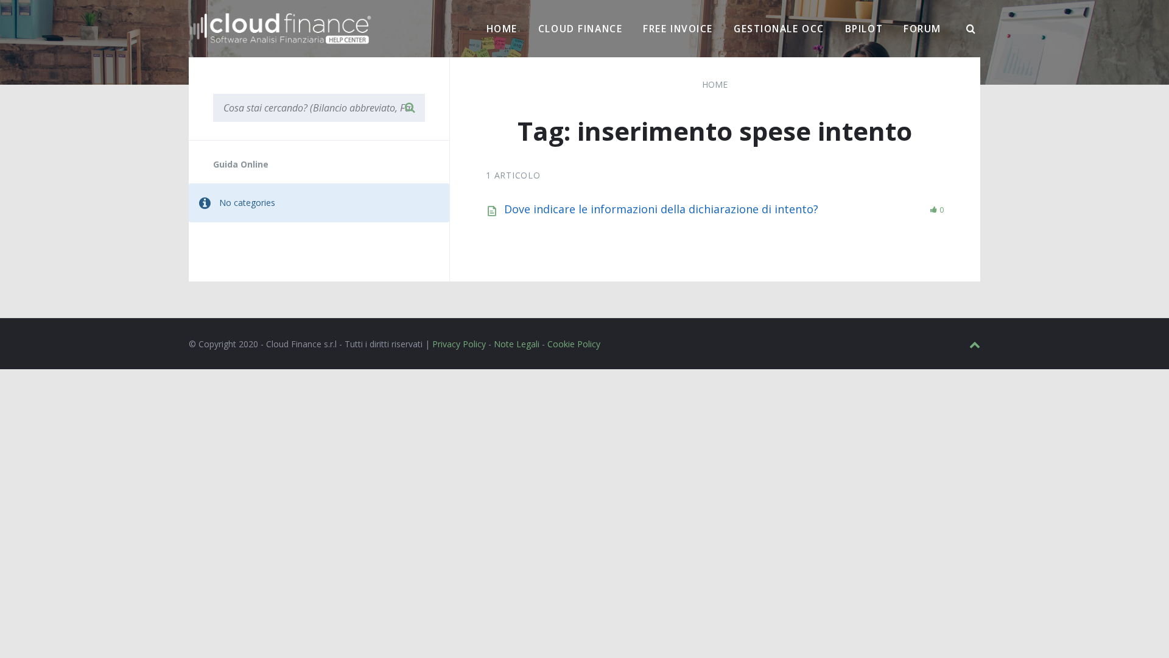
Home (502, 28)
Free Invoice (678, 28)
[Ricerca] (971, 29)
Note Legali (516, 344)
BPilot (864, 28)
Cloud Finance (580, 28)
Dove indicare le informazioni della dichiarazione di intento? (661, 209)
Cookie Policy (573, 344)
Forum (922, 28)
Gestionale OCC (779, 28)
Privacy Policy (459, 344)
